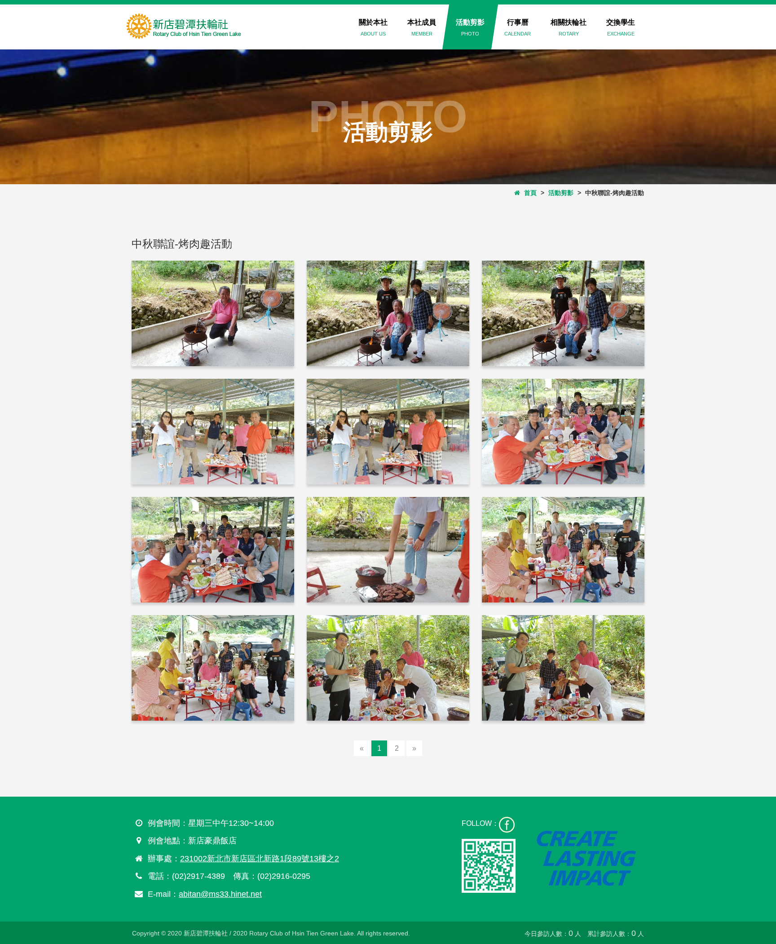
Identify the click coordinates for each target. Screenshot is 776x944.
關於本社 (373, 27)
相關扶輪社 (568, 27)
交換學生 (620, 27)
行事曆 (517, 27)
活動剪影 (470, 27)
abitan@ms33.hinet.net (220, 894)
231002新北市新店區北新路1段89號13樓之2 (259, 858)
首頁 (528, 192)
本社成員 (421, 27)
